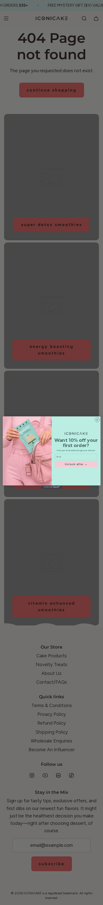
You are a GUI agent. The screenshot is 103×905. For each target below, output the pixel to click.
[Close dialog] (97, 419)
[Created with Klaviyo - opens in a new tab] (51, 486)
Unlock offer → (76, 464)
